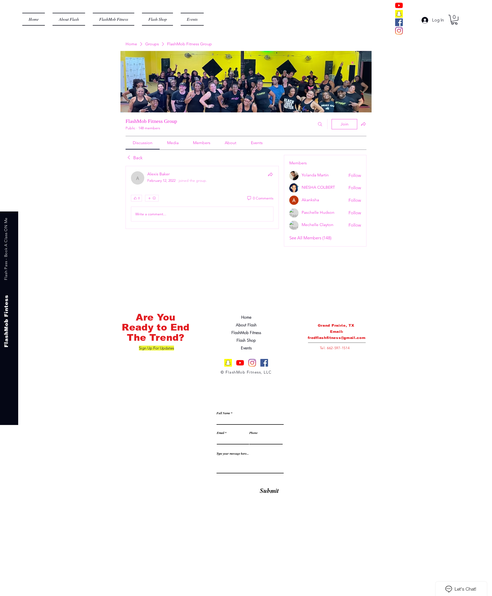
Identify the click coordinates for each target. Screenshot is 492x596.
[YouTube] (399, 5)
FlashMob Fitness (246, 332)
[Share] (270, 174)
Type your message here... (233, 453)
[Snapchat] (399, 14)
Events (246, 348)
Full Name (223, 413)
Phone (253, 432)
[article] (202, 197)
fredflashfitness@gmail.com (336, 338)
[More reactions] (152, 198)
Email (220, 432)
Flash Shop (246, 340)
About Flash (246, 325)
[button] (454, 20)
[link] (142, 142)
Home (246, 317)
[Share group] (363, 124)
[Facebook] (399, 22)
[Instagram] (399, 31)
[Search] (320, 124)
